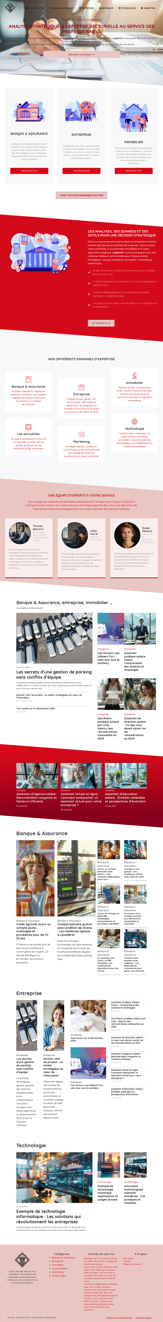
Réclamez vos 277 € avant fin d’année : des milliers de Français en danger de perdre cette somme (101, 1261)
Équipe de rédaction (132, 1264)
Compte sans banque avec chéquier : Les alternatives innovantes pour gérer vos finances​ (134, 964)
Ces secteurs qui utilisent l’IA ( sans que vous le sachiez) (109, 658)
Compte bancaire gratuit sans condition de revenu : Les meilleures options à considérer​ (74, 929)
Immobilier (58, 1264)
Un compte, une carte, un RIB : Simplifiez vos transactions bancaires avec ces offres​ (108, 964)
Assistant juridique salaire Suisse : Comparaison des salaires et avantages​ (135, 661)
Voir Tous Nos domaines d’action (81, 195)
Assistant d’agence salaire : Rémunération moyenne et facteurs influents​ (36, 797)
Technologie (104, 1181)
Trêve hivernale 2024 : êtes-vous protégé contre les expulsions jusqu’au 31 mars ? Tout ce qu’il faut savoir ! (101, 1296)
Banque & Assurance (63, 1257)
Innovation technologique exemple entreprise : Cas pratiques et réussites (134, 1194)
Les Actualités (59, 1268)
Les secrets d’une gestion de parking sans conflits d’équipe (54, 674)
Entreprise (103, 648)
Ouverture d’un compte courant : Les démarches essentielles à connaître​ (133, 918)
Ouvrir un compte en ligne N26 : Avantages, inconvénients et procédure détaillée (108, 918)
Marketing (57, 1272)
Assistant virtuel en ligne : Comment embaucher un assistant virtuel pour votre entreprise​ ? (81, 799)
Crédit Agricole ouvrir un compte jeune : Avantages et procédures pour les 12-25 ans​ (33, 931)
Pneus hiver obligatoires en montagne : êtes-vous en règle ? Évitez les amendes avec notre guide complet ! (101, 1287)
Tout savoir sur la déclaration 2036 (35, 708)
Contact (127, 1261)
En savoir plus (29, 171)
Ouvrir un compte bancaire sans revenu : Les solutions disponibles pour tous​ (109, 874)
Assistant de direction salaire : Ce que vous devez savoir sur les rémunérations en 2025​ (135, 728)
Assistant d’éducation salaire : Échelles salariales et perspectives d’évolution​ (125, 797)
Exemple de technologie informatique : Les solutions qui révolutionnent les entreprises (48, 1216)
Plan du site (128, 1258)
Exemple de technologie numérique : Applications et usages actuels (108, 1192)
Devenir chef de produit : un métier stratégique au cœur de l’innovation (49, 696)
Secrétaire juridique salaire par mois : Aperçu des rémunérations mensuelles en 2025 (108, 728)
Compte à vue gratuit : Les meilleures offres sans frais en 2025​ (134, 873)
